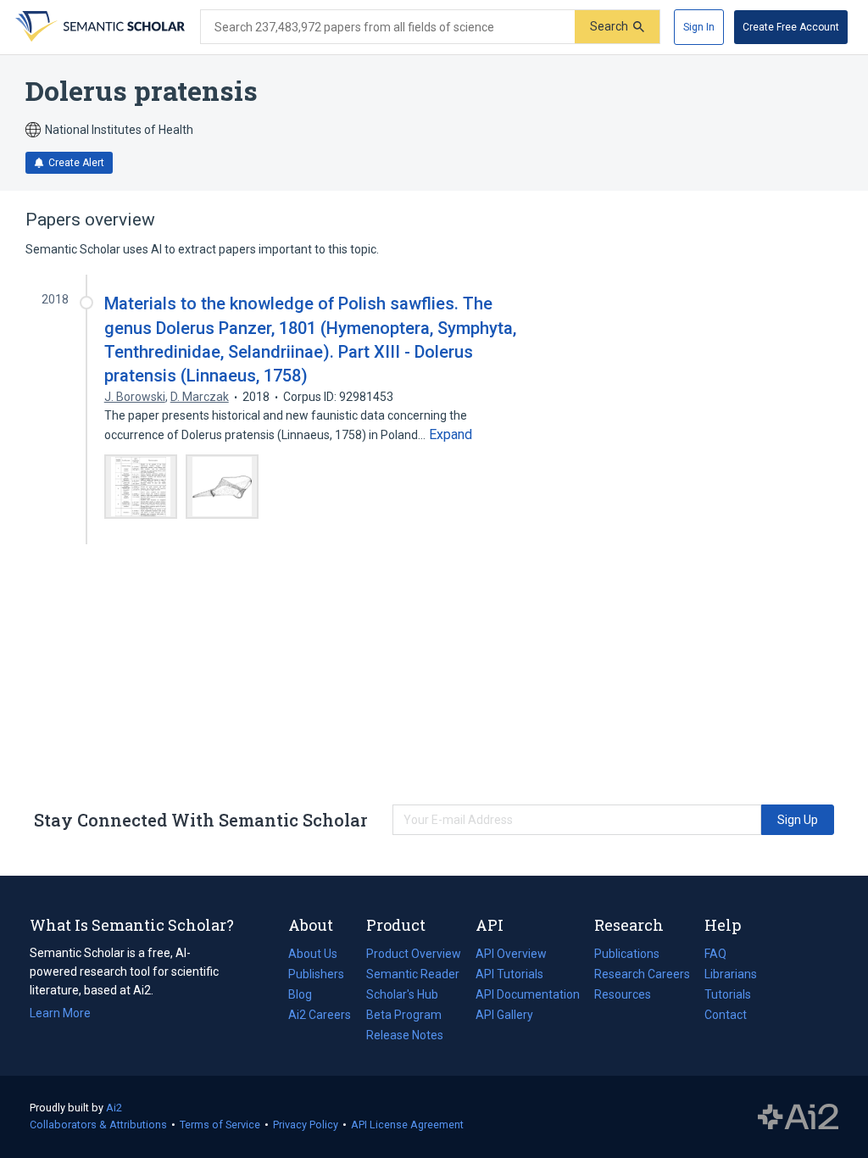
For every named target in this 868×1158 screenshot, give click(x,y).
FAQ (715, 953)
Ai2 (114, 1107)
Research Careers (642, 975)
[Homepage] (98, 27)
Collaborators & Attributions (98, 1124)
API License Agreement (407, 1124)
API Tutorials (509, 974)
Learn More (60, 1013)
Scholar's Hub (402, 994)
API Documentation (528, 996)
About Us (312, 953)
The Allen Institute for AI (798, 1117)
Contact (725, 1015)
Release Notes (404, 1035)
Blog (307, 996)
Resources (622, 996)
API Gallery (504, 1015)
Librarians (730, 974)
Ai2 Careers (319, 1016)
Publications (626, 955)
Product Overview (413, 953)
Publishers (316, 974)
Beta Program (404, 1015)
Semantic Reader (412, 974)
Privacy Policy (305, 1124)
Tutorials (727, 994)
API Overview (511, 953)
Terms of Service (220, 1124)
